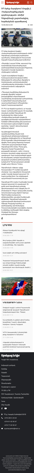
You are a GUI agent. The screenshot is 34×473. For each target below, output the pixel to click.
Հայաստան (5, 376)
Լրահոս (7, 225)
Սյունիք (4, 369)
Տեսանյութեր (6, 383)
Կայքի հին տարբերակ (9, 359)
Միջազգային (6, 380)
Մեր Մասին (5, 405)
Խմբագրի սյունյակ (8, 365)
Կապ (3, 401)
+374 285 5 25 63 (10, 418)
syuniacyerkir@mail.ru (12, 428)
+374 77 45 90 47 (10, 425)
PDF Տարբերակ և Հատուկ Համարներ (15, 394)
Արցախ (4, 372)
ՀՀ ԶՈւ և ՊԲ (5, 390)
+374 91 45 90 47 (10, 421)
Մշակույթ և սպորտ (8, 387)
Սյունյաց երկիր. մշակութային (12, 398)
